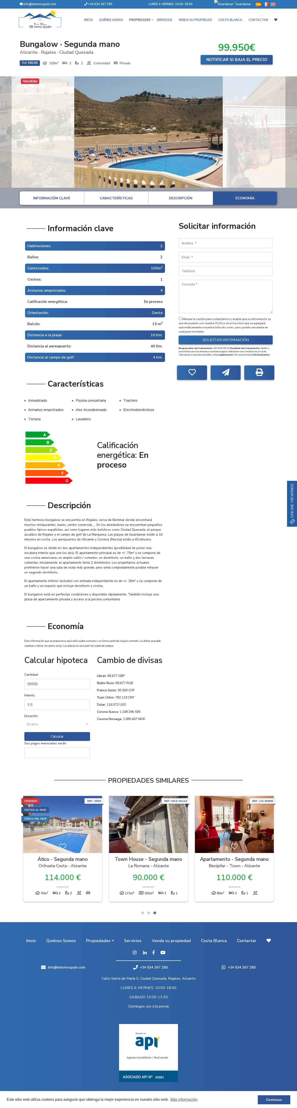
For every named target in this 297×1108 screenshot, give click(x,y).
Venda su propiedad (195, 20)
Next (291, 132)
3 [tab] (154, 912)
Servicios (164, 20)
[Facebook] (153, 953)
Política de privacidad (229, 323)
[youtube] (162, 953)
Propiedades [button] (140, 20)
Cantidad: (31, 674)
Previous (6, 132)
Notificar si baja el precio (236, 59)
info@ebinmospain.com (39, 4)
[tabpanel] (62, 850)
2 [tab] (148, 912)
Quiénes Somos (111, 20)
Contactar (258, 20)
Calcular (57, 736)
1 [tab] (142, 912)
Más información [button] (183, 1100)
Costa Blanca (230, 20)
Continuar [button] (274, 1100)
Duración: (31, 716)
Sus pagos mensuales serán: (45, 743)
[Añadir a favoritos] (192, 372)
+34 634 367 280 (99, 4)
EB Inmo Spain (46, 19)
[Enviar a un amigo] (226, 372)
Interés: (29, 695)
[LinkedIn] (145, 953)
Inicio (88, 20)
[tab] (52, 198)
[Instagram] (134, 953)
